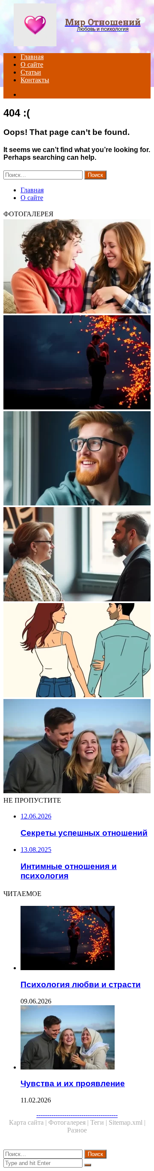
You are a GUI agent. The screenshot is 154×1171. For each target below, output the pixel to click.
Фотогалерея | (69, 1122)
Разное (77, 1130)
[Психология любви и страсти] (77, 363)
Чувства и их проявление (73, 1083)
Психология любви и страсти (81, 984)
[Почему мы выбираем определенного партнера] (77, 651)
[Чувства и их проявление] (77, 747)
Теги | (99, 1122)
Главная (32, 56)
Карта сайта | (28, 1122)
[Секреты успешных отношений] (77, 267)
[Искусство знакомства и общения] (77, 555)
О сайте (32, 64)
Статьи (31, 72)
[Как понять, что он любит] (77, 459)
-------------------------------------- (77, 1114)
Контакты (35, 80)
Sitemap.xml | (127, 1122)
